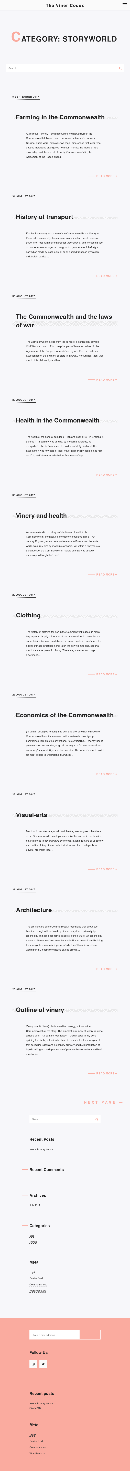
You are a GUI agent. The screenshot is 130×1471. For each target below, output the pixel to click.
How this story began (41, 1149)
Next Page (101, 1102)
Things (33, 1241)
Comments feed (38, 1284)
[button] (124, 5)
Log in (32, 1272)
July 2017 (34, 1205)
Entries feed (36, 1278)
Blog (31, 1235)
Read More (105, 176)
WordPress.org (37, 1290)
